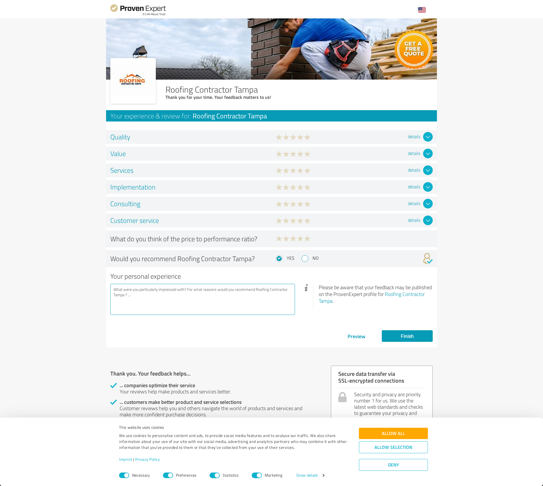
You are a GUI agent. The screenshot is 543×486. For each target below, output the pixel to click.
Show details (307, 475)
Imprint (125, 459)
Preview (356, 336)
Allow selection (393, 447)
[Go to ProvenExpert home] (138, 14)
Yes (290, 258)
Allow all (393, 433)
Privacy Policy (147, 459)
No (316, 258)
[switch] (168, 475)
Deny (393, 465)
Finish (407, 336)
